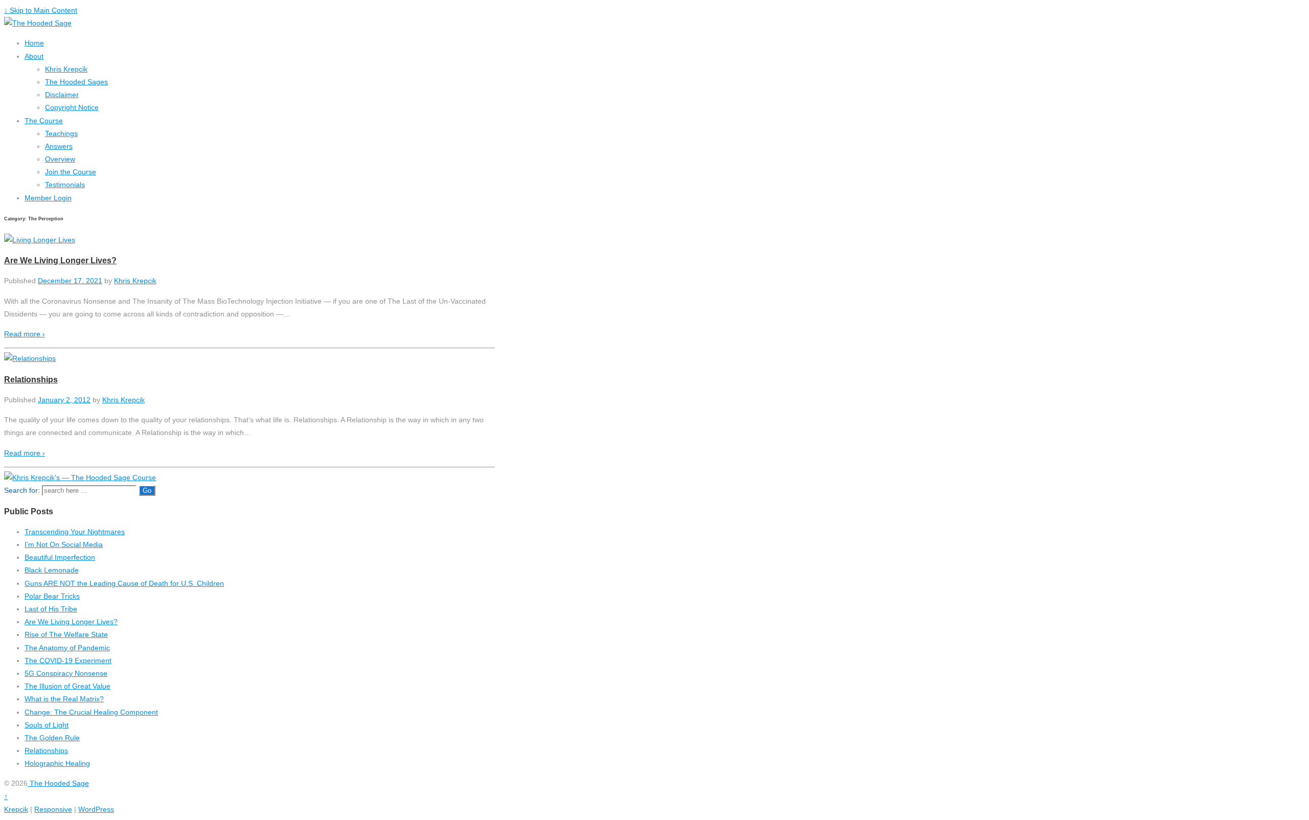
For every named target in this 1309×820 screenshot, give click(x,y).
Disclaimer (62, 94)
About (34, 56)
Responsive (53, 809)
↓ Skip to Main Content (40, 10)
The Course (44, 121)
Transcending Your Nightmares (75, 532)
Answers (59, 146)
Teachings (61, 133)
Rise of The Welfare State (66, 634)
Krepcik (16, 809)
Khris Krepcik (66, 69)
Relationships (31, 379)
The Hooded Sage (58, 783)
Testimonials (65, 184)
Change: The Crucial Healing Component (91, 712)
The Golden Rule (52, 738)
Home (34, 43)
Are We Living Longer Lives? (60, 260)
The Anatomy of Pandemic (67, 648)
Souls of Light (47, 725)
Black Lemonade (52, 570)
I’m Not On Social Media (64, 544)
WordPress (96, 809)
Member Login (48, 198)
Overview (60, 159)
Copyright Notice (72, 107)
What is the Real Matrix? (64, 699)
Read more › (24, 334)
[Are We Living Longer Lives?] (39, 240)
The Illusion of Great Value (67, 686)
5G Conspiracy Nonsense (66, 673)
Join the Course (70, 172)
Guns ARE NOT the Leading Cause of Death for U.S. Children (124, 583)
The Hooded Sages (76, 82)
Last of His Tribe (51, 609)
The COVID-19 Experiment (68, 660)
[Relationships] (30, 358)
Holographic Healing (57, 763)
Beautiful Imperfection (60, 557)
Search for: (22, 490)
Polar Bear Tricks (52, 596)
